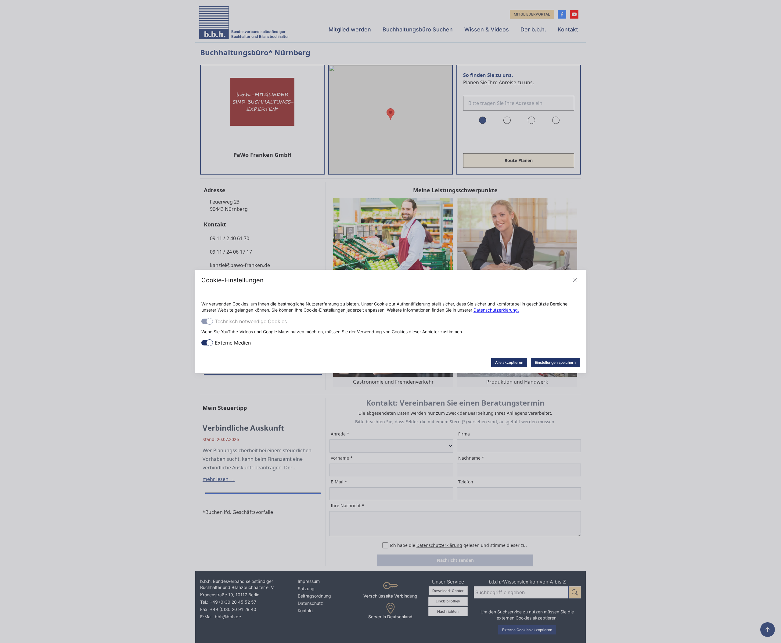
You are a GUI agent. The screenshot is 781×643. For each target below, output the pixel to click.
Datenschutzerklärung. (496, 309)
